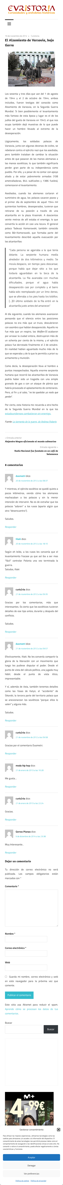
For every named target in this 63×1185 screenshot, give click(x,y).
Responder (10, 527)
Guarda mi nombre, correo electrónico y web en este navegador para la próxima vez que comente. (31, 981)
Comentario (12, 886)
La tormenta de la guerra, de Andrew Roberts (35, 422)
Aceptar (31, 1157)
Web (7, 962)
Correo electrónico (15, 948)
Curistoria (35, 35)
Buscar (8, 1023)
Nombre (10, 934)
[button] (58, 1129)
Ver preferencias (31, 1173)
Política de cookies (22, 1180)
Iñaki (18, 539)
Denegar (32, 1165)
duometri (20, 476)
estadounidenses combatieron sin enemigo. (28, 413)
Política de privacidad (38, 1180)
